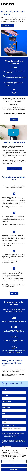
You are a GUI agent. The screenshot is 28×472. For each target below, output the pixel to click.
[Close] (26, 448)
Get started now (7, 25)
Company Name (6, 401)
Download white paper (15, 169)
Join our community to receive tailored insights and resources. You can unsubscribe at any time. (14, 435)
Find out (14, 119)
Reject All (14, 465)
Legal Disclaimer (6, 441)
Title (3, 413)
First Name (5, 389)
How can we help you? (8, 425)
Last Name (5, 395)
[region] (14, 459)
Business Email (6, 407)
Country (4, 419)
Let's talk (14, 293)
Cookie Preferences (14, 461)
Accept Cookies (14, 469)
